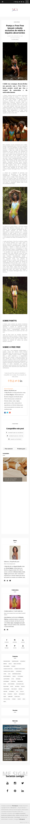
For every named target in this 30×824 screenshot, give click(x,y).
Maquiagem (20, 681)
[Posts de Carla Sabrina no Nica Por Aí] (7, 630)
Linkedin (23, 642)
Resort (15, 694)
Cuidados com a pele (7, 668)
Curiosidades (18, 671)
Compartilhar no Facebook (15, 432)
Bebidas (5, 663)
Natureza (17, 686)
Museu (11, 686)
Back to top (24, 822)
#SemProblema (15, 661)
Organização (6, 688)
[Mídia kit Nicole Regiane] (10, 581)
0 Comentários (15, 39)
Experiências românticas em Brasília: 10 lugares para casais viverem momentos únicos (13, 729)
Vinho (24, 699)
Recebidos (10, 694)
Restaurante (22, 694)
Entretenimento (7, 676)
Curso (4, 673)
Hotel (12, 678)
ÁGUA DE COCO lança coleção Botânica (11, 479)
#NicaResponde (6, 661)
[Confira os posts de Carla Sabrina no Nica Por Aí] (15, 602)
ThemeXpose (15, 805)
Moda (4, 683)
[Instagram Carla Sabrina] (4, 630)
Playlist (22, 691)
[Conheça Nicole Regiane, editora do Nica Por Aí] (15, 553)
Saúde (4, 696)
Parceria (20, 688)
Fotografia (20, 676)
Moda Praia (15, 423)
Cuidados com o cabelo (8, 671)
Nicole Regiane (8, 388)
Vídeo (4, 701)
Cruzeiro (13, 666)
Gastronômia (6, 678)
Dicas (9, 673)
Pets (17, 691)
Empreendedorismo (16, 673)
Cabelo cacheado (17, 663)
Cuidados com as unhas (19, 668)
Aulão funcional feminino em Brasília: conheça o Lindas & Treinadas (13, 746)
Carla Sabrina (6, 666)
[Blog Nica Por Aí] (7, 581)
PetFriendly (11, 691)
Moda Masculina (20, 683)
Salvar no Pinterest (16, 439)
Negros (23, 686)
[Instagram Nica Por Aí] (4, 581)
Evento (14, 676)
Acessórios (22, 661)
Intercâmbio (6, 681)
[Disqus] (15, 508)
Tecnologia (17, 696)
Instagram (15, 642)
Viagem (19, 699)
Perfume (5, 691)
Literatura (13, 681)
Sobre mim (10, 696)
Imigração (18, 678)
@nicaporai (22, 819)
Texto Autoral (6, 699)
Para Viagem (14, 688)
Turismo (14, 699)
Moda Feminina (11, 683)
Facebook (7, 642)
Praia (4, 694)
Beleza (10, 663)
